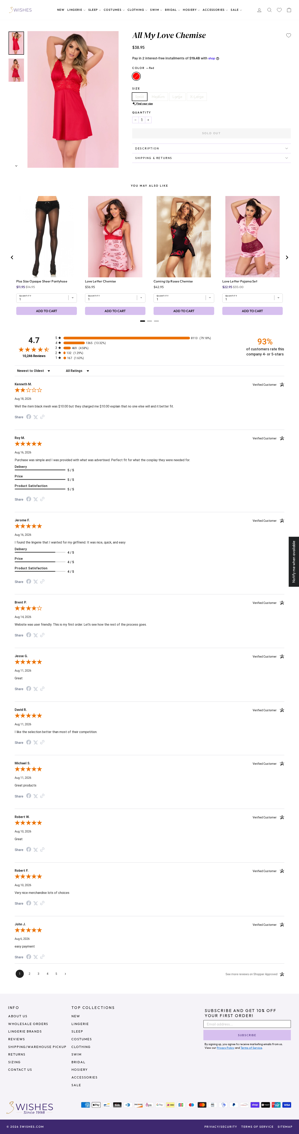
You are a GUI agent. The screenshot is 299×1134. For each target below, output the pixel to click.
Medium (158, 96)
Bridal (171, 10)
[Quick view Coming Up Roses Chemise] (184, 236)
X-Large (197, 96)
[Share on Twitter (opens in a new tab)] (35, 417)
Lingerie (75, 10)
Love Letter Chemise (100, 281)
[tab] (142, 321)
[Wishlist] (279, 10)
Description (147, 148)
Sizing (14, 1062)
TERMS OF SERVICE (257, 1127)
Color (143, 68)
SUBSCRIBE (247, 1035)
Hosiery (190, 10)
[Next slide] (287, 257)
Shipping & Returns (153, 158)
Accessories (214, 10)
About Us (17, 1016)
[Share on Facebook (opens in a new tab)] (28, 417)
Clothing (136, 10)
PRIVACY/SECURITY (220, 1127)
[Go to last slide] (12, 257)
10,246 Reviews (34, 356)
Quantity (141, 112)
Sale (235, 10)
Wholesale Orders (28, 1024)
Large (177, 96)
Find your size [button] (144, 103)
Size (136, 88)
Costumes (113, 10)
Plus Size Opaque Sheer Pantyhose (41, 281)
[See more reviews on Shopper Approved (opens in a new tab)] (42, 417)
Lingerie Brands (25, 1031)
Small (139, 96)
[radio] (149, 337)
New (60, 10)
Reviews (16, 1039)
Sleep (93, 10)
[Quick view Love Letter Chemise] (115, 236)
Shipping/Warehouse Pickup (37, 1047)
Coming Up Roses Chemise (173, 281)
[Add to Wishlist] (288, 35)
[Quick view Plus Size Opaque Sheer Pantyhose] (46, 236)
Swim (155, 10)
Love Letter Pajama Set (239, 281)
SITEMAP (285, 1127)
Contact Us (20, 1070)
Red (136, 76)
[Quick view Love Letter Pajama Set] (252, 236)
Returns (16, 1054)
